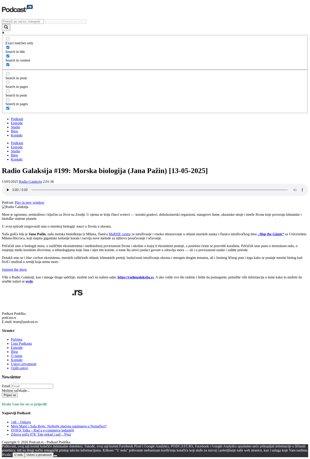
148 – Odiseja (21, 422)
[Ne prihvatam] (55, 456)
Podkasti (17, 119)
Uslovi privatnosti (23, 364)
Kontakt (16, 135)
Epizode (17, 123)
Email (6, 386)
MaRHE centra (119, 234)
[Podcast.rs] (17, 10)
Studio (15, 127)
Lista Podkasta (21, 343)
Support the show (14, 269)
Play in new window (29, 202)
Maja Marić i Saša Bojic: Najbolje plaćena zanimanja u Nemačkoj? (59, 426)
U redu (18, 455)
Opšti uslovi (19, 368)
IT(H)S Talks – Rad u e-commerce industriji (42, 430)
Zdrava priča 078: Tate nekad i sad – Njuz (41, 434)
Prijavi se (10, 395)
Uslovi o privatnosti (39, 455)
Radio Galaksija (30, 182)
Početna (16, 339)
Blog (14, 131)
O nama (16, 356)
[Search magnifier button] (6, 27)
